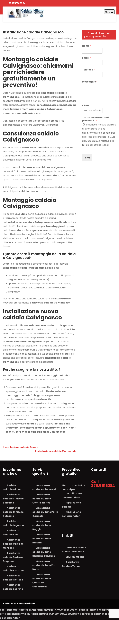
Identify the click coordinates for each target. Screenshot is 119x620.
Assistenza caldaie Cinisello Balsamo (13, 498)
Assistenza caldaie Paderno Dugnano (13, 557)
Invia (87, 157)
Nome (86, 45)
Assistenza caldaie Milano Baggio (41, 525)
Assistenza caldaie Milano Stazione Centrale (43, 552)
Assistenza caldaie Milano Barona (41, 538)
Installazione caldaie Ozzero (20, 447)
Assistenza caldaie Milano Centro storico (41, 498)
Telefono (88, 69)
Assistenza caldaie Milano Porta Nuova (45, 565)
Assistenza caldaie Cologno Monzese (13, 544)
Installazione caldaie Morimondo (55, 451)
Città (86, 105)
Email (86, 57)
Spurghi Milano (75, 556)
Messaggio (90, 81)
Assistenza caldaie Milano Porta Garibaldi (45, 512)
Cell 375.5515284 (103, 483)
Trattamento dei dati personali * (95, 119)
